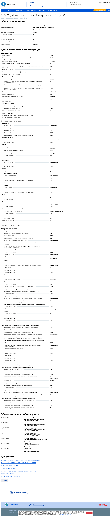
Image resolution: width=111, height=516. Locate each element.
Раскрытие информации (39, 6)
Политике (62, 514)
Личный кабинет (104, 2)
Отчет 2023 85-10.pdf (7, 473)
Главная (2, 18)
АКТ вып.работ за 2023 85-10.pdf (11, 476)
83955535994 (74, 2)
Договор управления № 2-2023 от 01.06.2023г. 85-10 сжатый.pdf (20, 460)
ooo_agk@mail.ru (75, 4)
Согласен (89, 513)
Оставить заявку (38, 505)
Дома (32, 3)
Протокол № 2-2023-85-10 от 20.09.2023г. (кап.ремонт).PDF (19, 471)
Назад (5, 480)
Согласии (68, 514)
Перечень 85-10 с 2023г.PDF (9, 465)
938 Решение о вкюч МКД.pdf (10, 468)
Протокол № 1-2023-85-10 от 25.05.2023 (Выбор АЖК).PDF (18, 463)
